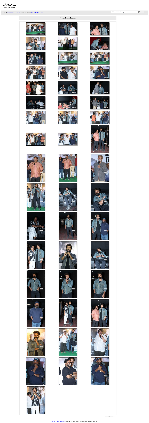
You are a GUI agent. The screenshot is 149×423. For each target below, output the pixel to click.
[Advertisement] (65, 5)
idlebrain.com (10, 13)
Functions (18, 13)
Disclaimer (63, 421)
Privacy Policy (55, 421)
